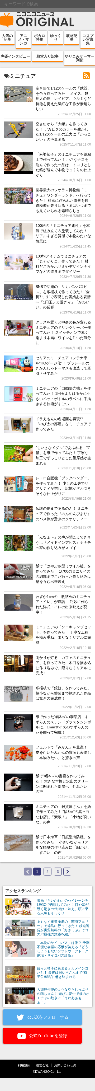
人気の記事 (7, 37)
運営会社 (42, 1065)
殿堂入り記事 (47, 56)
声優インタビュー (15, 56)
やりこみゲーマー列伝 (79, 58)
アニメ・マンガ (23, 39)
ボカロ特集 (39, 37)
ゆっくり (55, 37)
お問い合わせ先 (65, 1065)
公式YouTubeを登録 (47, 1035)
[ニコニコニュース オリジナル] (37, 20)
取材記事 (71, 37)
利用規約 (24, 1065)
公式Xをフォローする (47, 1017)
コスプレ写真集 (87, 39)
